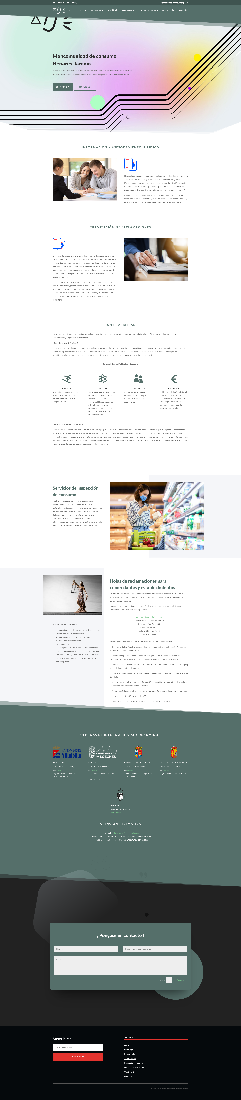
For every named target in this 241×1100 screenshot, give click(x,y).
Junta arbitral (111, 10)
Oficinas (72, 10)
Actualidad (84, 87)
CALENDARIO (59, 770)
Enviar (180, 980)
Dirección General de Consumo (149, 617)
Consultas (83, 10)
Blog (173, 10)
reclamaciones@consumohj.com (125, 833)
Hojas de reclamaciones (135, 1067)
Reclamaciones (96, 10)
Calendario (182, 10)
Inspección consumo (128, 10)
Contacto (164, 10)
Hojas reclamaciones (149, 10)
